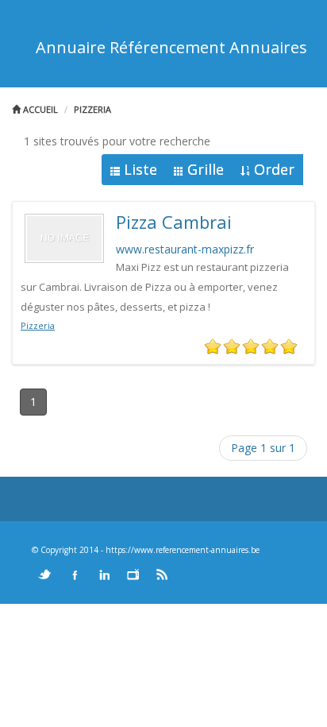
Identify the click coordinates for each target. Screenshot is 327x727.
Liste (140, 169)
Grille (205, 169)
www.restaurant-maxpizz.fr (185, 249)
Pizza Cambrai (174, 222)
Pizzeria (92, 109)
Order (274, 169)
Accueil (39, 109)
